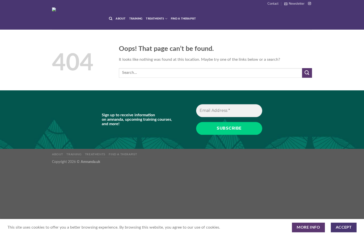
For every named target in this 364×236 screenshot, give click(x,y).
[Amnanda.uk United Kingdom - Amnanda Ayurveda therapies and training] (77, 18)
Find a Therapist (183, 18)
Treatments (155, 18)
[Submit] (307, 73)
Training (136, 18)
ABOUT (121, 18)
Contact (273, 3)
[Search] (110, 18)
